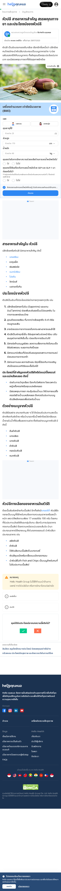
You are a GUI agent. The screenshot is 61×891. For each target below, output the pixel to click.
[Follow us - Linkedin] (16, 710)
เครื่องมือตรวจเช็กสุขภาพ (42, 721)
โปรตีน (12, 277)
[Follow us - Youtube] (22, 710)
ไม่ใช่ (18, 163)
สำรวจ (5, 721)
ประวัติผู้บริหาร (37, 741)
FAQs (4, 759)
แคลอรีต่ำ (45, 510)
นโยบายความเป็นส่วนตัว (11, 741)
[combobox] (51, 143)
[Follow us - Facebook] (4, 710)
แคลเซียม (13, 257)
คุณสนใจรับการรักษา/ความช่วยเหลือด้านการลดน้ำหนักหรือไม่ (30, 159)
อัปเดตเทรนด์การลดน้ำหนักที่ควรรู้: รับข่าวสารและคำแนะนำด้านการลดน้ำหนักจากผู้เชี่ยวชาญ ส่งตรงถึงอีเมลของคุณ (32, 187)
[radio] (4, 163)
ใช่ (8, 163)
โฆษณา (34, 751)
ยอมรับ (9, 886)
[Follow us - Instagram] (10, 710)
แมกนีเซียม (14, 272)
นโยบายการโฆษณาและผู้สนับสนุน (15, 754)
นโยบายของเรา (23, 886)
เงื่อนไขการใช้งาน (9, 736)
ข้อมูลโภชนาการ (27, 12)
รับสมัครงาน (36, 746)
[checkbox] (4, 187)
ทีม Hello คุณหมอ (44, 32)
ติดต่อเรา (35, 756)
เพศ (4, 119)
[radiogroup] (30, 123)
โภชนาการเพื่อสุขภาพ (9, 12)
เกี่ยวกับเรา (35, 736)
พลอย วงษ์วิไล (16, 40)
